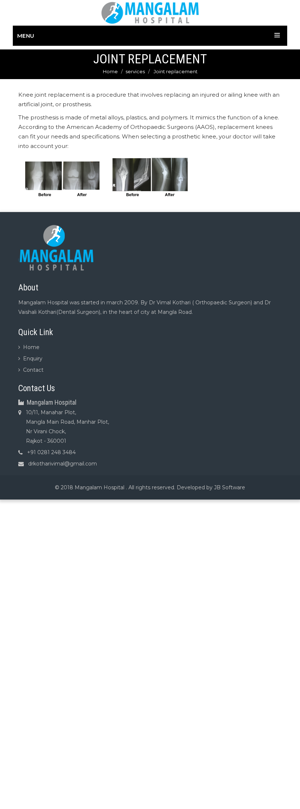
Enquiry (32, 358)
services (135, 71)
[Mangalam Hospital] (150, 12)
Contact (33, 370)
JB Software (229, 487)
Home (110, 71)
